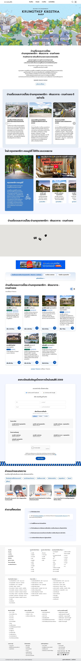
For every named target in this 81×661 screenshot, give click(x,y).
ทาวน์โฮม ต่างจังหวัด (35, 595)
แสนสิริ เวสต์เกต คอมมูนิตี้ (63, 612)
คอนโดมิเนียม (52, 1)
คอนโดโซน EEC (56, 599)
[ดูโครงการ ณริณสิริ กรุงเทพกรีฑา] (49, 338)
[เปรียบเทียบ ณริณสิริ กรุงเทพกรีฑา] (55, 337)
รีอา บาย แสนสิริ (56, 571)
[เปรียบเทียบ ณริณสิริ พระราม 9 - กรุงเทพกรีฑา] (37, 337)
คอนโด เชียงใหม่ (56, 597)
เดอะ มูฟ (65, 562)
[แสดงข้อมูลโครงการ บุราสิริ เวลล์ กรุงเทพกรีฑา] (55, 297)
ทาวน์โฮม (44, 1)
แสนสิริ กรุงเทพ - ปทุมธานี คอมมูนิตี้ (65, 617)
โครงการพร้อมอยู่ (11, 562)
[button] (76, 2)
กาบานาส (66, 557)
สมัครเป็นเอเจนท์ (45, 648)
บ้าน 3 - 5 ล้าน (11, 612)
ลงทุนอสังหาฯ (62, 478)
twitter (59, 654)
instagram (61, 654)
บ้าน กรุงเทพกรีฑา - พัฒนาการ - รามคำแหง (16, 582)
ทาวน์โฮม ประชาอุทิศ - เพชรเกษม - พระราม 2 (39, 593)
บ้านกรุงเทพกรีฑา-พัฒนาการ (61, 515)
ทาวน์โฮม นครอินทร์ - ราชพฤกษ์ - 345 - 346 (39, 588)
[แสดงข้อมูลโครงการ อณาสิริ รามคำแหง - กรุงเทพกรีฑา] (72, 297)
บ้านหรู (10, 623)
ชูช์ (53, 558)
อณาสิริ (32, 571)
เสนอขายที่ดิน (44, 645)
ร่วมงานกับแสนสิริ (62, 647)
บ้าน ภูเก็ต (11, 599)
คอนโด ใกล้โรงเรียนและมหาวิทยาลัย (48, 619)
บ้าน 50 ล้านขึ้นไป (12, 621)
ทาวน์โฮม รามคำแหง (49, 274)
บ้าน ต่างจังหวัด (12, 602)
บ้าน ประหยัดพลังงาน (13, 636)
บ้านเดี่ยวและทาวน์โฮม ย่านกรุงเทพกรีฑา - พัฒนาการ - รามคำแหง (26, 274)
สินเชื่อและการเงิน (41, 478)
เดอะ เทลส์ (33, 556)
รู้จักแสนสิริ (28, 645)
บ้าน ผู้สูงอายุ (11, 630)
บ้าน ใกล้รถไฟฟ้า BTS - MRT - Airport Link (16, 580)
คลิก (55, 454)
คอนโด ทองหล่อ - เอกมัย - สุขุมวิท (59, 584)
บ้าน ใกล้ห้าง (11, 628)
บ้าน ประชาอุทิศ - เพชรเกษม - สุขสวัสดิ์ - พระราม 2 (18, 597)
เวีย (53, 553)
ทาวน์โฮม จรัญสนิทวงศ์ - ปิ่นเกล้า (37, 591)
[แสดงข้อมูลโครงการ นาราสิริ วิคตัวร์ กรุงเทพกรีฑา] (19, 334)
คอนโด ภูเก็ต (55, 595)
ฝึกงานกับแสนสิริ (62, 648)
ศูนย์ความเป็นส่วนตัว (66, 659)
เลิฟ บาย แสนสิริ (56, 569)
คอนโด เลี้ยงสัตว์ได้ (45, 617)
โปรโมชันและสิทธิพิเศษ (39, 515)
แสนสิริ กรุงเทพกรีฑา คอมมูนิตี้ (64, 614)
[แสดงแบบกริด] (71, 289)
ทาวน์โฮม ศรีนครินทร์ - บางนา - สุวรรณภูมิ (38, 584)
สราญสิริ (32, 565)
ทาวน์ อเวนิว (44, 554)
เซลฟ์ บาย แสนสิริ (67, 551)
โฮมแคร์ (69, 478)
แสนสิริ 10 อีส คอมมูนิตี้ (63, 621)
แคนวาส (54, 560)
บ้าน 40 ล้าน (11, 619)
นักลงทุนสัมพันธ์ (29, 648)
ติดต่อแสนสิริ (61, 645)
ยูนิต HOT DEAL (11, 560)
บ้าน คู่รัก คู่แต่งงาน (12, 634)
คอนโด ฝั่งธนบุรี (56, 591)
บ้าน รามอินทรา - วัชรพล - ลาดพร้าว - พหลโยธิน (17, 588)
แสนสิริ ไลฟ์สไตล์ (29, 652)
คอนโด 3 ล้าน (44, 614)
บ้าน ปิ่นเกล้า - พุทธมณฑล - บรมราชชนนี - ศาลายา (18, 595)
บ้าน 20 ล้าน (11, 617)
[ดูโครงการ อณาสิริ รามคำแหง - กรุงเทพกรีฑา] (67, 300)
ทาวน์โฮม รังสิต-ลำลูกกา (35, 586)
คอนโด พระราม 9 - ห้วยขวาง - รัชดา (59, 586)
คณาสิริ (32, 569)
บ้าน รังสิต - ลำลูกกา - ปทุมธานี (14, 586)
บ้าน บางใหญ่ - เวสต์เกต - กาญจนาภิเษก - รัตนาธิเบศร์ (18, 593)
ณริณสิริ (32, 554)
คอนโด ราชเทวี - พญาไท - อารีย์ (58, 582)
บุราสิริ (32, 562)
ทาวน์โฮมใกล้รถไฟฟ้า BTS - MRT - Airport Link (39, 580)
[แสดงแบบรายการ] (74, 289)
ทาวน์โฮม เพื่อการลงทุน (30, 612)
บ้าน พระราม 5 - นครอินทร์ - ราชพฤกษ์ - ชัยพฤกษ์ (18, 591)
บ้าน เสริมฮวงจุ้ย (12, 632)
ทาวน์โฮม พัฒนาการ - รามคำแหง (37, 582)
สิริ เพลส (43, 558)
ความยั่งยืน (28, 647)
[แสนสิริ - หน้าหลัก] (8, 2)
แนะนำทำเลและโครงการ (29, 478)
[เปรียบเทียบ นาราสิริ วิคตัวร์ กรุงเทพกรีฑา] (19, 337)
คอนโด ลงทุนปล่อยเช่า (46, 612)
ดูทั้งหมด (35, 416)
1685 (69, 650)
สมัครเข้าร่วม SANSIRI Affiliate (47, 650)
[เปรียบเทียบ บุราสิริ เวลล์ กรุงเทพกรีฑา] (55, 300)
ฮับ (64, 566)
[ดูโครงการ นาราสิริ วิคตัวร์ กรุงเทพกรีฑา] (14, 338)
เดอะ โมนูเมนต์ (55, 551)
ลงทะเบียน (40, 458)
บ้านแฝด (37, 1)
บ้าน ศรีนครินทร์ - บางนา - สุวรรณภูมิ (15, 584)
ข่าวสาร (27, 650)
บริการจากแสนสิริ (29, 653)
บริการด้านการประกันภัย (30, 655)
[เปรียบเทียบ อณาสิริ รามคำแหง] (19, 300)
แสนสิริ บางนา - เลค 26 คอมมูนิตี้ (64, 619)
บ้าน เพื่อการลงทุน (12, 625)
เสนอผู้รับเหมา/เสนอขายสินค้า (47, 647)
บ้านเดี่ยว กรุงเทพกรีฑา (64, 274)
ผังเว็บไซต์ (74, 659)
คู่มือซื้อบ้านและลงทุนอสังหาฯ (14, 647)
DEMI (43, 560)
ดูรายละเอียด (42, 201)
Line (65, 654)
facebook (58, 654)
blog (68, 654)
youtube (63, 654)
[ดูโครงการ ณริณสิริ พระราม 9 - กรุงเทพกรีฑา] (31, 338)
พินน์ (54, 562)
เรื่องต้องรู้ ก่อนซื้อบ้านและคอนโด (13, 478)
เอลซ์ (32, 558)
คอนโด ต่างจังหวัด (56, 593)
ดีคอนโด (65, 560)
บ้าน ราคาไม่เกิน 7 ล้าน (13, 614)
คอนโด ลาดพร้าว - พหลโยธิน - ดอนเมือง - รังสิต (61, 588)
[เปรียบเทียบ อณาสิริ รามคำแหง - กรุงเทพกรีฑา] (72, 300)
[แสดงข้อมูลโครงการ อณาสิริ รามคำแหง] (19, 297)
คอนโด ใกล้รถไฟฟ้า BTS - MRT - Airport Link (61, 580)
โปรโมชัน (10, 558)
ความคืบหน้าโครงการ (12, 564)
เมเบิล (32, 567)
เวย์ (65, 564)
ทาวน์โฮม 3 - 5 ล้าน (29, 614)
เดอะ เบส (65, 555)
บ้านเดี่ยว (31, 1)
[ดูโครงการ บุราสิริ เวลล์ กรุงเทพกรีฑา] (49, 300)
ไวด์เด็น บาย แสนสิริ (56, 567)
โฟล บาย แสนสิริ (67, 553)
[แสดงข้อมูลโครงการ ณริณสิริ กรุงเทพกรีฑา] (55, 334)
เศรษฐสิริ (32, 560)
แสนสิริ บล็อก (11, 648)
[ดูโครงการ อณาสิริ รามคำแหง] (14, 300)
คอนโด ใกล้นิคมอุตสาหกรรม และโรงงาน (49, 621)
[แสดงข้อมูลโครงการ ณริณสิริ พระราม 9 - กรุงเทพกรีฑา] (37, 334)
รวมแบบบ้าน (11, 645)
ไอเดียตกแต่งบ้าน (52, 478)
